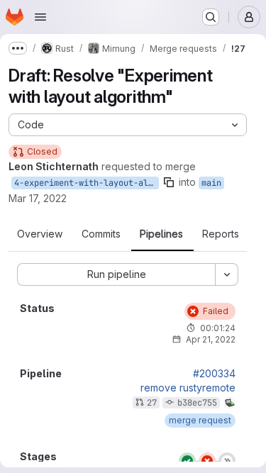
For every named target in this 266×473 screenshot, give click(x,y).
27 (152, 402)
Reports (220, 234)
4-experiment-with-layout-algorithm (86, 183)
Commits (101, 234)
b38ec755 (197, 402)
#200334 (214, 373)
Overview (39, 234)
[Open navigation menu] (40, 17)
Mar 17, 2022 (38, 198)
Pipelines (161, 234)
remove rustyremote (187, 388)
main (211, 183)
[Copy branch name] (168, 182)
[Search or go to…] (210, 17)
